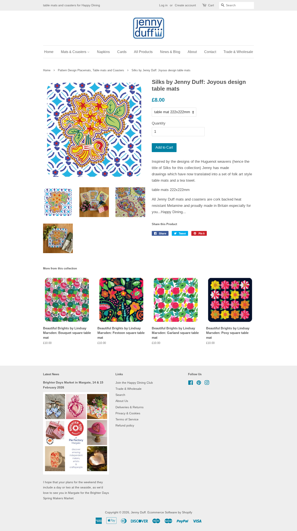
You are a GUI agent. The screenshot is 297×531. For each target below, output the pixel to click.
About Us (121, 401)
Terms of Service (126, 419)
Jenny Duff (138, 512)
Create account (185, 5)
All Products (143, 52)
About (192, 52)
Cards (122, 52)
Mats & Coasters (74, 52)
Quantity (158, 123)
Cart (211, 5)
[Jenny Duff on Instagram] (206, 383)
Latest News (51, 374)
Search (120, 395)
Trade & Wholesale (238, 52)
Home (48, 52)
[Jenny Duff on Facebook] (190, 383)
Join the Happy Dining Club (134, 382)
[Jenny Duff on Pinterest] (198, 383)
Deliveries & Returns (129, 407)
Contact (210, 52)
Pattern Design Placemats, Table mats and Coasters (91, 70)
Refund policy (124, 425)
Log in (163, 5)
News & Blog (170, 52)
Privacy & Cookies (127, 413)
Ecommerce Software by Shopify (169, 512)
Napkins (103, 52)
